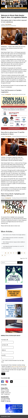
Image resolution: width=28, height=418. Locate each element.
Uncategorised (8, 94)
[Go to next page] (7, 254)
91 (13, 253)
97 (5, 255)
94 (21, 253)
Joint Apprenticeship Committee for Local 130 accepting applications (13, 247)
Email (2, 355)
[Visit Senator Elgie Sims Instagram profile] (7, 381)
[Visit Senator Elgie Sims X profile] (11, 381)
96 (2, 255)
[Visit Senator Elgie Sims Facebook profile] (3, 381)
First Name (3, 339)
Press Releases (8, 24)
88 (5, 253)
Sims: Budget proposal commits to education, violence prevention (12, 238)
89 (8, 253)
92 (16, 253)
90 (10, 253)
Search (20, 262)
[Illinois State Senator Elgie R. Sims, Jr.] (14, 4)
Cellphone (3, 350)
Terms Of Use (15, 366)
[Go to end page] (9, 254)
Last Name (3, 345)
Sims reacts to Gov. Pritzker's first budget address (14, 234)
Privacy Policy (22, 366)
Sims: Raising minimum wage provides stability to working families (13, 242)
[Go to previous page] (3, 252)
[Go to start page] (2, 252)
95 (24, 253)
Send (3, 373)
